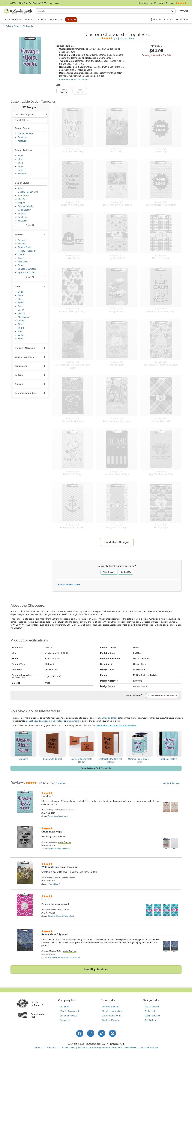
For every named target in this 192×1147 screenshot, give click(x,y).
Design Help (150, 1011)
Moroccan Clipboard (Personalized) (61, 916)
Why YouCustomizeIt (69, 1011)
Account (156, 19)
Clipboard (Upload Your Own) (58, 848)
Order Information (110, 1006)
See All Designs (151, 1006)
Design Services (152, 1015)
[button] (183, 11)
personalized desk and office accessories (116, 725)
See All (69, 584)
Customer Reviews (69, 1015)
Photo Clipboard (54, 884)
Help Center (182, 19)
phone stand (73, 721)
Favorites (168, 19)
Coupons (38, 1047)
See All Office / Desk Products (95, 768)
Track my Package (111, 1020)
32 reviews (60, 783)
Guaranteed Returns (112, 1015)
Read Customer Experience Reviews (156, 3)
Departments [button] (11, 19)
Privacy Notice (68, 1047)
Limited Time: (32, 3)
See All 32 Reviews (96, 969)
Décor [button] (40, 19)
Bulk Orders (150, 1020)
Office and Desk (109, 718)
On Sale (71, 19)
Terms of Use (51, 1047)
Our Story (64, 1006)
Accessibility (130, 1047)
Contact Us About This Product (162, 695)
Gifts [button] (28, 19)
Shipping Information (112, 1011)
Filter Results (109, 572)
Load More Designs (116, 542)
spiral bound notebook (38, 721)
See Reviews (124, 38)
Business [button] (55, 19)
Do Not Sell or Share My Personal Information (100, 1047)
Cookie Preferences (149, 1047)
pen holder (57, 721)
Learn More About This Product (74, 79)
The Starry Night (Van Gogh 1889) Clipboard (64, 957)
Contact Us (125, 572)
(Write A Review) (171, 783)
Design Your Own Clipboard (58, 816)
